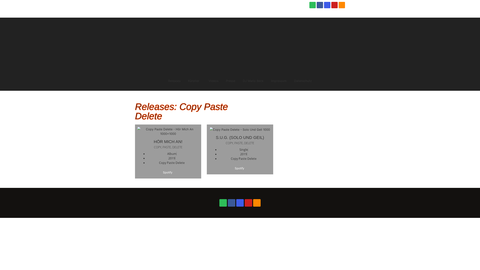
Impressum (278, 81)
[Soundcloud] (342, 5)
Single (243, 150)
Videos (213, 81)
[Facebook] (320, 5)
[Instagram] (327, 5)
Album (171, 154)
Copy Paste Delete (172, 163)
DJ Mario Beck (253, 81)
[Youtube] (334, 5)
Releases (174, 81)
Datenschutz (303, 81)
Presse (230, 81)
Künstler (193, 81)
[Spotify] (312, 5)
